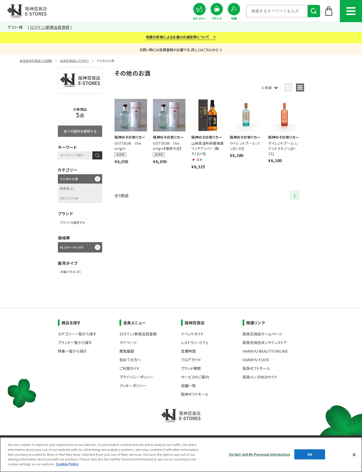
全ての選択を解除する (80, 131)
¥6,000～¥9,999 (71, 247)
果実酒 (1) (67, 188)
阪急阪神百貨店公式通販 (36, 61)
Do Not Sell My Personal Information (259, 454)
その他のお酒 (69, 179)
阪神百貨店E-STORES (74, 61)
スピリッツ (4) (69, 198)
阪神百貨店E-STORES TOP (27, 11)
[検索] (314, 11)
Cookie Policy (67, 463)
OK (309, 454)
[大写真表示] (288, 87)
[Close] (354, 454)
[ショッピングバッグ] (329, 11)
